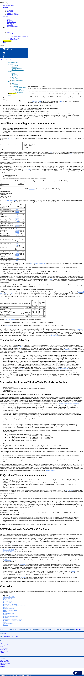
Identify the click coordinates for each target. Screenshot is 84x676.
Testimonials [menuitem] (10, 25)
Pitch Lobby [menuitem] (10, 11)
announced (23, 564)
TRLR (17, 232)
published (19, 346)
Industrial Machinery (8, 608)
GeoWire (2, 645)
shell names (80, 329)
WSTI (61, 101)
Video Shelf (15, 86)
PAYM (17, 245)
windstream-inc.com (63, 368)
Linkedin (7, 325)
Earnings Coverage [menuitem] (11, 13)
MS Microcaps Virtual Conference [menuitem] (19, 36)
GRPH (17, 256)
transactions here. (50, 470)
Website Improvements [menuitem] (12, 26)
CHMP (17, 253)
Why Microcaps (4, 644)
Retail (4, 622)
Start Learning (4, 648)
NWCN (18, 233)
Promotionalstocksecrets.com (37, 263)
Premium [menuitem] (5, 7)
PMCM (17, 258)
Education (14, 83)
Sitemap (29, 675)
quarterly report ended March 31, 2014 (69, 403)
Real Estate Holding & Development (12, 619)
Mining (5, 614)
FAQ (1, 646)
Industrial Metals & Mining (10, 610)
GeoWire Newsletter (13, 62)
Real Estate (6, 617)
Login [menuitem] (4, 42)
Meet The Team (16, 77)
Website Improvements (17, 80)
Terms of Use (3, 649)
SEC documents (10, 319)
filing (51, 152)
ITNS (17, 214)
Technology (6, 625)
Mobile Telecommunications (10, 616)
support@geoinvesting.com (11, 636)
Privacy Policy (4, 651)
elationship (74, 571)
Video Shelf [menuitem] (10, 34)
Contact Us (7, 48)
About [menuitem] (8, 19)
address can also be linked (9, 200)
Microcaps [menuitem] (9, 20)
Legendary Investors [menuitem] (15, 38)
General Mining (7, 607)
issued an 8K (68, 349)
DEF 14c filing (12, 138)
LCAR (17, 230)
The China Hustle (16, 76)
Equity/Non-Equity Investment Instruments (14, 605)
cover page (32, 189)
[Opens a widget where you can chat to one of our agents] (77, 673)
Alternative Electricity (9, 597)
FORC (17, 243)
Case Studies (15, 84)
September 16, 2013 (8, 550)
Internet (5, 611)
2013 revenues (54, 335)
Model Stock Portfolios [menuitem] (13, 14)
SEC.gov (21, 368)
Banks (5, 600)
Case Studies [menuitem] (10, 32)
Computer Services (8, 601)
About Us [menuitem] (5, 16)
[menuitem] (7, 41)
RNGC (17, 221)
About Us (10, 71)
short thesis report (36, 101)
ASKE (17, 251)
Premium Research (5, 663)
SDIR (17, 260)
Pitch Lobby (15, 67)
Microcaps (14, 74)
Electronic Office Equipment (10, 602)
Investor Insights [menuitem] (14, 39)
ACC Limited (7, 560)
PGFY (52, 279)
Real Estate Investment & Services (12, 620)
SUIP (17, 209)
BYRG (17, 226)
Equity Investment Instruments (11, 604)
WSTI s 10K (28, 169)
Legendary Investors (20, 90)
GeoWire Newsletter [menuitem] (8, 5)
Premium (10, 64)
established (23, 577)
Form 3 (71, 153)
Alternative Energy (8, 598)
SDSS (17, 212)
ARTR (17, 237)
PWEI (17, 255)
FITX (17, 219)
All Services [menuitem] (10, 10)
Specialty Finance (7, 623)
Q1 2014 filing (69, 490)
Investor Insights (19, 92)
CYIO (17, 223)
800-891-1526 (8, 49)
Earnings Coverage (16, 68)
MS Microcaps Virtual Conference (20, 88)
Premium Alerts (4, 660)
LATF (17, 218)
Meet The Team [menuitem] (11, 23)
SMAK (17, 235)
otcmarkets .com (38, 171)
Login (9, 95)
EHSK (17, 228)
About (13, 73)
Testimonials (15, 78)
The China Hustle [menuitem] (11, 22)
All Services (15, 65)
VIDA (17, 216)
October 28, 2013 (7, 551)
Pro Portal (2, 666)
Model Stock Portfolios (18, 70)
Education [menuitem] (6, 28)
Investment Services (8, 613)
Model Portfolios (4, 661)
